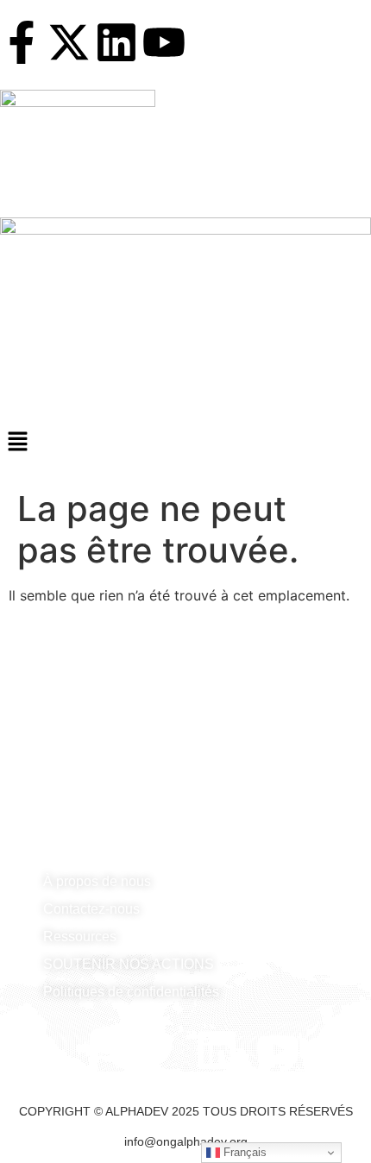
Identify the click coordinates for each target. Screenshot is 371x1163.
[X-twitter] (69, 42)
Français (243, 1152)
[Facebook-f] (21, 42)
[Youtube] (164, 42)
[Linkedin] (116, 42)
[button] (185, 442)
